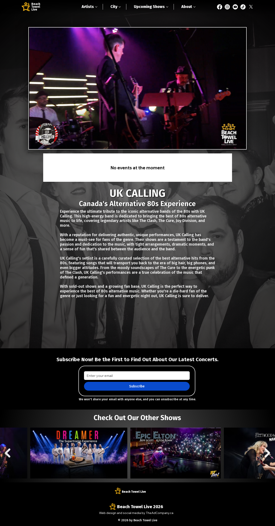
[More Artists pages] (96, 7)
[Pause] (34, 143)
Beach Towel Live (134, 492)
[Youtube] (235, 6)
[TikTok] (243, 6)
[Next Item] (267, 452)
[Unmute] (41, 143)
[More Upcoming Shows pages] (167, 7)
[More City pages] (120, 7)
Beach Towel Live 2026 (140, 506)
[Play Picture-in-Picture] (233, 143)
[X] (251, 6)
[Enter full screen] (240, 143)
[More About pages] (194, 7)
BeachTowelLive (35, 6)
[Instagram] (227, 6)
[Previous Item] (7, 452)
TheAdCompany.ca (159, 513)
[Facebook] (219, 6)
